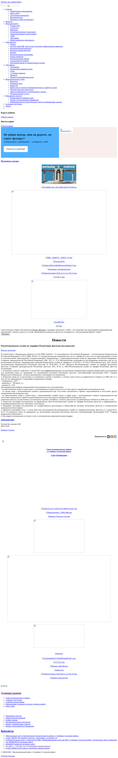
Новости (9, 22)
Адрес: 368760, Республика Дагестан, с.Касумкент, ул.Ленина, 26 (31, 738)
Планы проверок (16, 57)
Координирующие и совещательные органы (27, 63)
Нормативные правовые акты (22, 98)
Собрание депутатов (14, 104)
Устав (12, 71)
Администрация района (15, 702)
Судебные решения (17, 73)
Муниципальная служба (15, 79)
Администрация (11, 693)
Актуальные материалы (19, 15)
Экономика (14, 38)
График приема (12, 720)
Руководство (15, 26)
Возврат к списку (8, 430)
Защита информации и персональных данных (28, 92)
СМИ (12, 36)
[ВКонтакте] (108, 436)
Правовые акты (16, 83)
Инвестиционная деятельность (22, 40)
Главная (9, 9)
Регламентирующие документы (18, 722)
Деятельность (11, 42)
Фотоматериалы (16, 17)
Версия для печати (8, 350)
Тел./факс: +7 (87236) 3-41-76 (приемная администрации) (28, 746)
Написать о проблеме (15, 149)
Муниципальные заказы (19, 59)
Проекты (13, 75)
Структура (14, 28)
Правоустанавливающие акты (22, 77)
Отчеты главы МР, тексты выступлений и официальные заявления (36, 46)
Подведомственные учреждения (22, 32)
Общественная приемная (15, 718)
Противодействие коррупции (21, 90)
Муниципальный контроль (20, 48)
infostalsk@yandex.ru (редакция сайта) (20, 744)
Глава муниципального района (18, 698)
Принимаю (5, 334)
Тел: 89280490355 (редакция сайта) (19, 742)
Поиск (8, 106)
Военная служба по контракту (22, 20)
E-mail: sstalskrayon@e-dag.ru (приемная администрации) (28, 748)
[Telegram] (115, 436)
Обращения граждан (14, 96)
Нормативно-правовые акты (21, 69)
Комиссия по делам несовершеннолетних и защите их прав (33, 88)
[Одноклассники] (111, 436)
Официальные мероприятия (21, 11)
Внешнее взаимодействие (20, 50)
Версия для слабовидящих (11, 2)
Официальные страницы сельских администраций (25, 704)
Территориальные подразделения (23, 34)
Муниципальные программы (21, 55)
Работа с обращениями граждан (18, 724)
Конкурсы (14, 81)
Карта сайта (14, 13)
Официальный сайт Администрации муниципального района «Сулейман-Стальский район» (42, 736)
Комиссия (14, 86)
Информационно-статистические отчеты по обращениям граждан (36, 102)
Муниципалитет (12, 24)
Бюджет (13, 53)
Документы (10, 65)
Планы (13, 44)
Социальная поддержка (19, 61)
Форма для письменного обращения (24, 100)
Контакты (14, 30)
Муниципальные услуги (19, 94)
